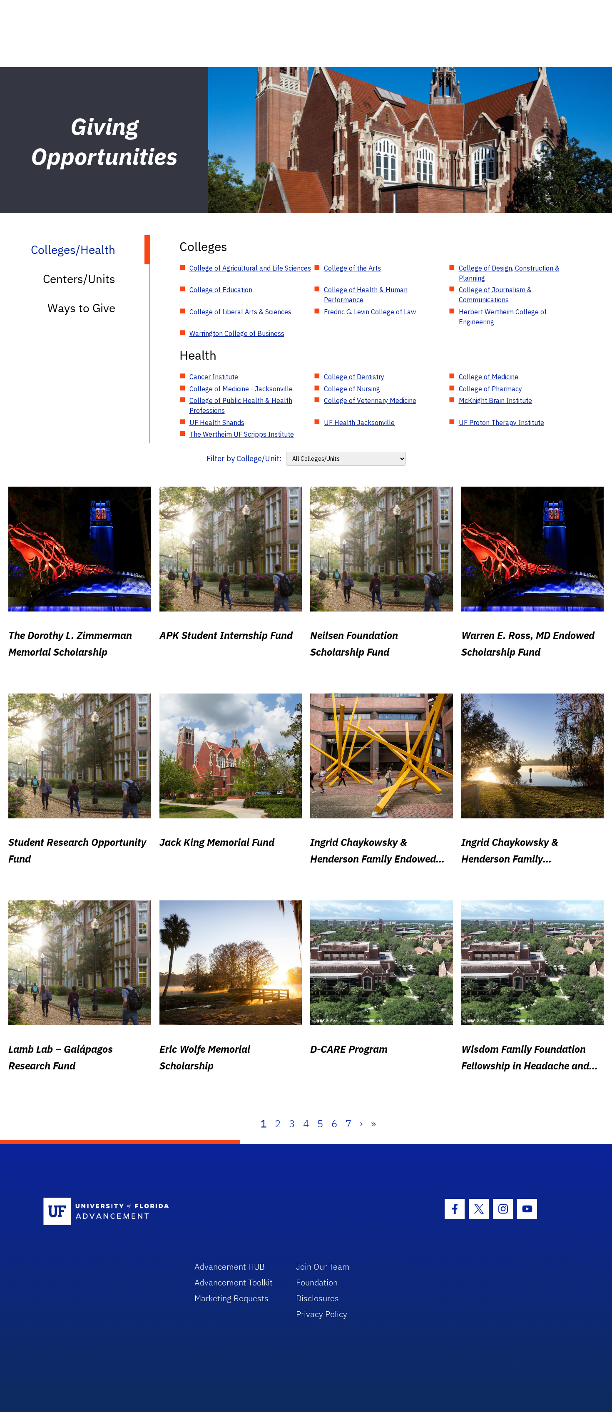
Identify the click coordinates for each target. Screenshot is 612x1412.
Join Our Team (323, 1266)
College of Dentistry (354, 377)
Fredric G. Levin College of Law (370, 312)
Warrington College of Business (236, 333)
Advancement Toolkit (233, 1282)
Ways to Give (81, 308)
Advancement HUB (229, 1266)
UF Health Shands (216, 422)
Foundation (317, 1282)
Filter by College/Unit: (244, 458)
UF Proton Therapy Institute (501, 422)
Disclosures (317, 1298)
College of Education (220, 290)
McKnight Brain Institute (495, 400)
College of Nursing (352, 389)
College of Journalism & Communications (495, 295)
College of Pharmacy (490, 389)
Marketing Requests (231, 1298)
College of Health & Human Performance (366, 295)
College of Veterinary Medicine (370, 400)
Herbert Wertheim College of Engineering (503, 317)
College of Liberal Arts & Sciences (240, 312)
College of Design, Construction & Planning (509, 273)
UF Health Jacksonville (359, 422)
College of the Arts (352, 268)
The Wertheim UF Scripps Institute (241, 434)
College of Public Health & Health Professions (240, 405)
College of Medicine (488, 377)
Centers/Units (79, 278)
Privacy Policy (321, 1314)
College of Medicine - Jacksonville (241, 389)
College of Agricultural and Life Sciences (250, 268)
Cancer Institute (213, 377)
